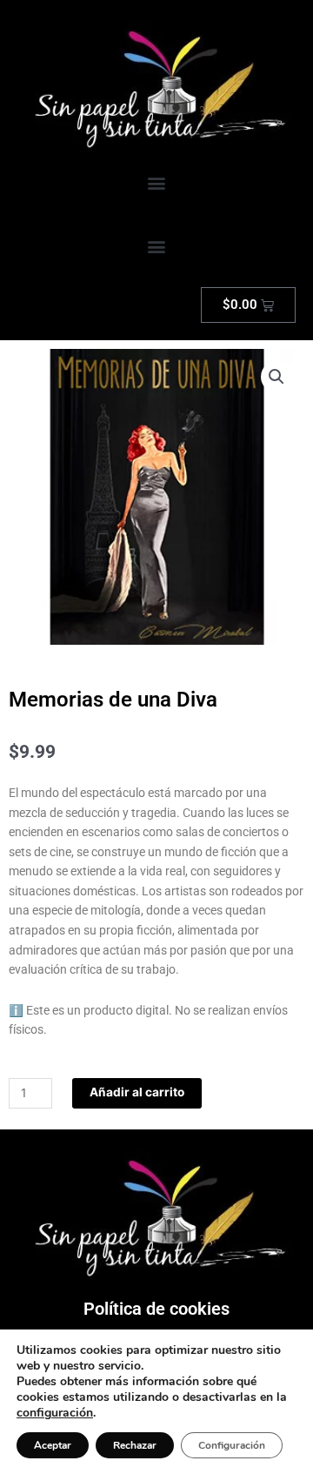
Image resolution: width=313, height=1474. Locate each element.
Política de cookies (156, 1308)
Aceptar (52, 1445)
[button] (157, 183)
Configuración (231, 1445)
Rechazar (134, 1445)
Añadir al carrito (137, 1092)
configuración (55, 1413)
